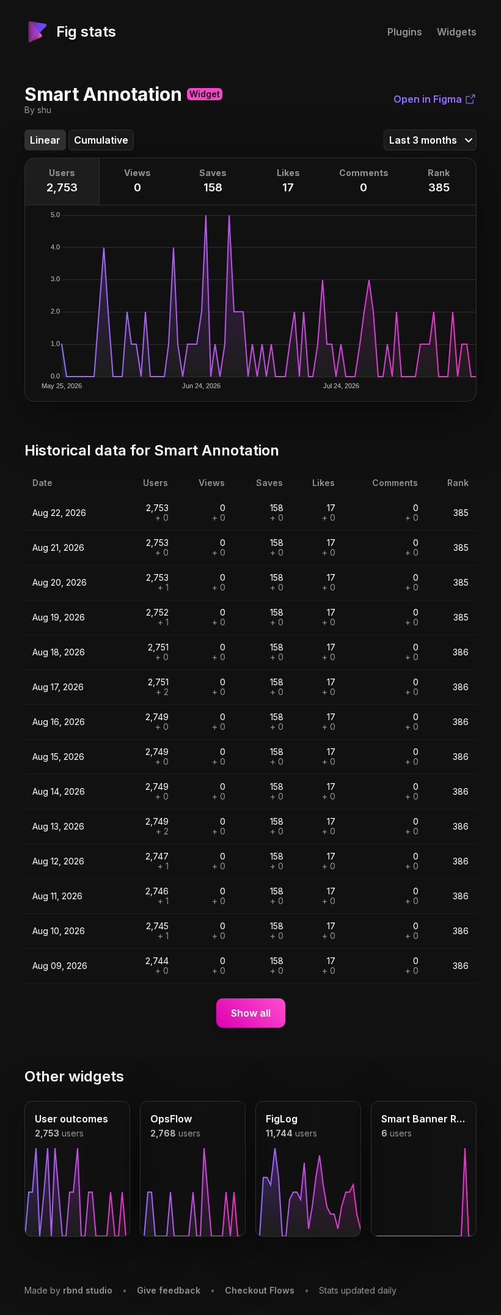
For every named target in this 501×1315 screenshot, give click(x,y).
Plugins (404, 32)
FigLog (282, 1119)
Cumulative (101, 140)
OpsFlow (171, 1119)
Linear (45, 140)
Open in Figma (427, 99)
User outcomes (71, 1119)
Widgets (457, 32)
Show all (251, 1013)
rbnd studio (87, 1290)
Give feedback (168, 1290)
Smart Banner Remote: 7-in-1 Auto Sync (423, 1119)
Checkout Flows (259, 1290)
